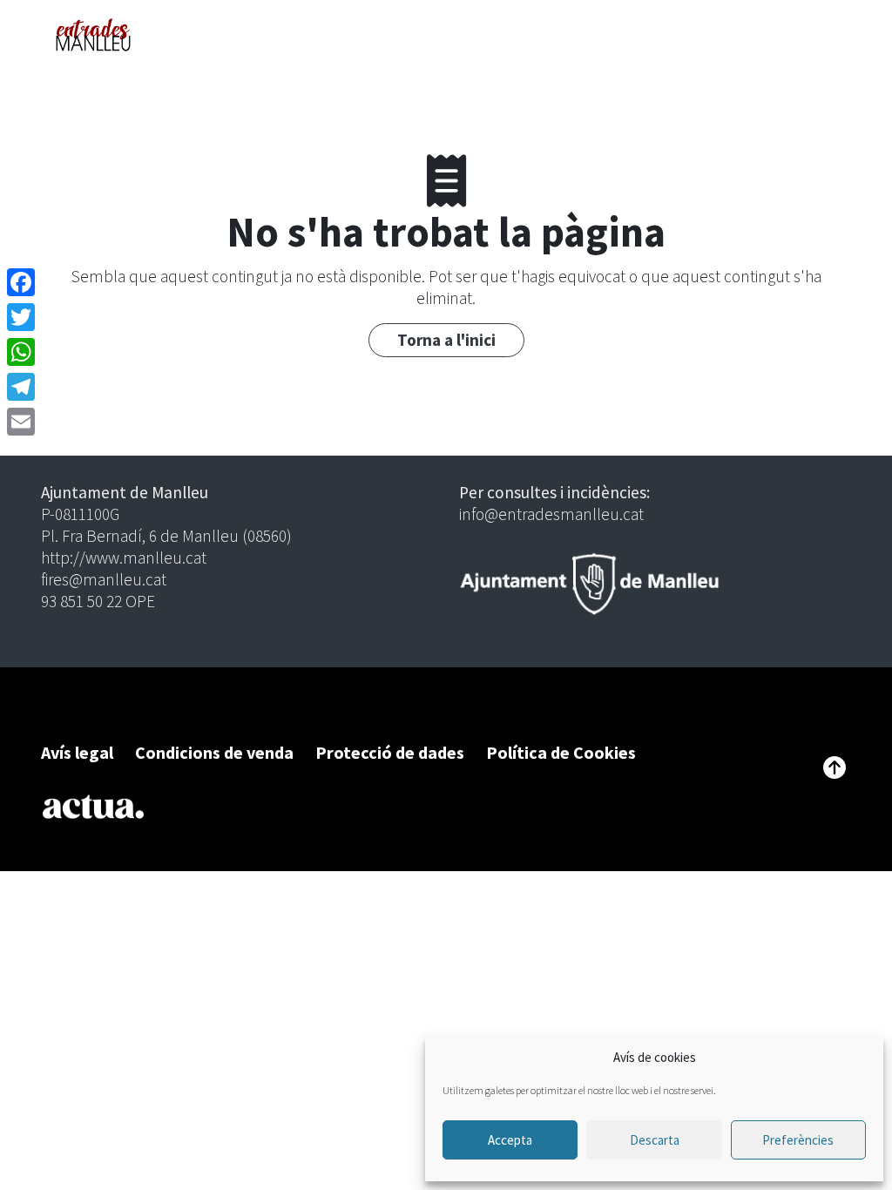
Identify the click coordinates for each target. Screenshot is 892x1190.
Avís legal (77, 752)
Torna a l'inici (446, 339)
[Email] (20, 421)
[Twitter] (20, 317)
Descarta (654, 1140)
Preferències (798, 1140)
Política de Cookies (561, 752)
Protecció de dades (389, 752)
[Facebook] (20, 282)
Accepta (510, 1140)
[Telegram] (20, 386)
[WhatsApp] (20, 352)
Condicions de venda (214, 752)
